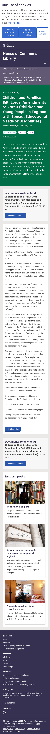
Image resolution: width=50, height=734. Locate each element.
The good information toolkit (14, 681)
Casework (7, 664)
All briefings (8, 667)
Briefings (6, 657)
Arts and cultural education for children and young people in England (22, 553)
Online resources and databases (16, 675)
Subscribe (11, 703)
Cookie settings (42, 32)
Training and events (11, 678)
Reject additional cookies (27, 33)
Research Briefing (9, 73)
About (5, 639)
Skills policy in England (18, 507)
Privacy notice (8, 729)
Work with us (8, 643)
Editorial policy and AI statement (16, 646)
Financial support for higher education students (20, 607)
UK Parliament (8, 69)
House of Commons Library (20, 56)
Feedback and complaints (13, 649)
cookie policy (14, 23)
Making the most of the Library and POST (19, 685)
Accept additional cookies (10, 33)
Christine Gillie (10, 137)
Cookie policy (20, 729)
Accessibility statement (11, 731)
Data (5, 660)
